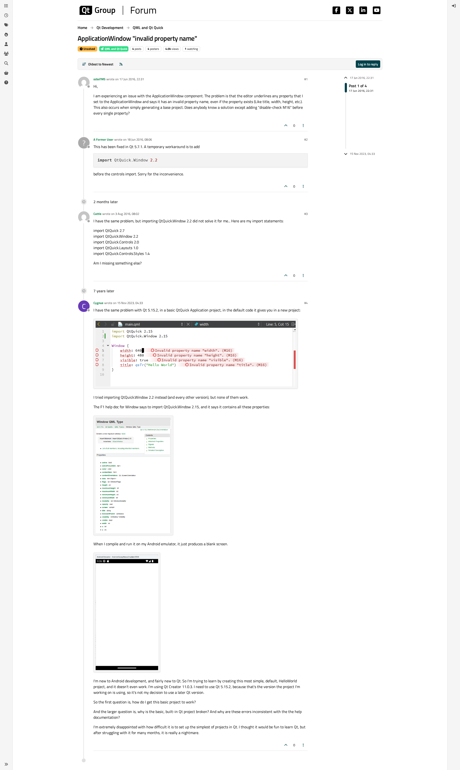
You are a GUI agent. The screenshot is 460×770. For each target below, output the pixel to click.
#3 (306, 213)
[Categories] (6, 6)
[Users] (6, 44)
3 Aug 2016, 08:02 (127, 213)
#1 (306, 79)
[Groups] (6, 53)
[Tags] (6, 25)
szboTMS (99, 79)
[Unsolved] (6, 82)
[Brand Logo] (118, 10)
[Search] (6, 63)
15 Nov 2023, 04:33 (130, 302)
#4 (306, 302)
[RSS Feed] (121, 64)
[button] (6, 764)
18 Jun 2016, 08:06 (139, 139)
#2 (306, 139)
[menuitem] (453, 6)
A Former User (103, 139)
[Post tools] (303, 125)
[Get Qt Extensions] (6, 73)
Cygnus (98, 302)
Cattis (97, 213)
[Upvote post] (286, 125)
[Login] (453, 6)
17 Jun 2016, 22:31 (131, 79)
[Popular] (6, 34)
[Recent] (6, 15)
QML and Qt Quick (115, 48)
